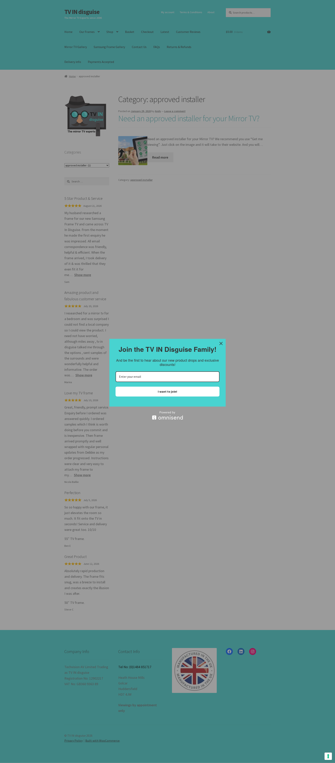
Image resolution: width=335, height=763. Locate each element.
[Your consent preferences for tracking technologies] (328, 756)
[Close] (221, 343)
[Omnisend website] (167, 415)
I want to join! (167, 391)
